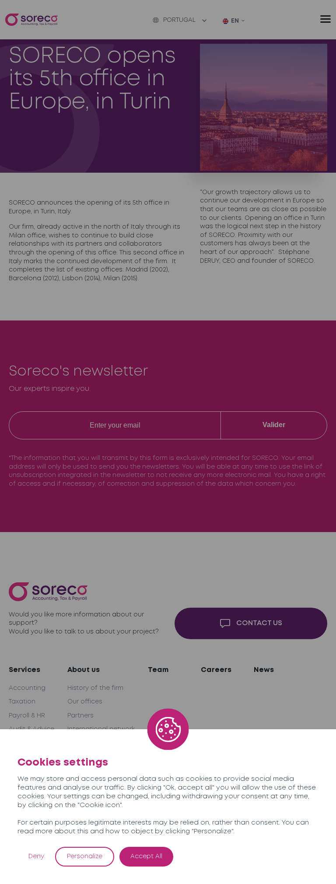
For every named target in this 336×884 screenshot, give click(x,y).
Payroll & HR (27, 715)
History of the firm (95, 688)
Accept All (146, 856)
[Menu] (325, 19)
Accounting (27, 688)
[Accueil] (31, 20)
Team (158, 670)
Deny (36, 856)
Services (24, 670)
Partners (80, 715)
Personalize (84, 856)
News (264, 670)
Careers (216, 670)
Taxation (22, 701)
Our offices (84, 701)
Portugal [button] (179, 20)
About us (83, 670)
